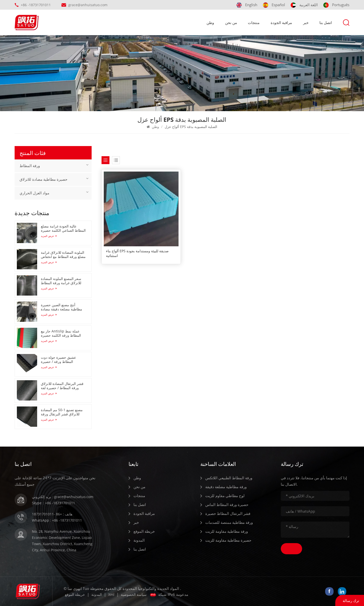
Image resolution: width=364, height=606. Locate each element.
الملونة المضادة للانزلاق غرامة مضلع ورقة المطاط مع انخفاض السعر (63, 254)
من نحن (231, 22)
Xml (111, 594)
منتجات (254, 22)
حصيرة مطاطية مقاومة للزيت (228, 540)
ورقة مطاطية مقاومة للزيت (226, 531)
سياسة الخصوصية (134, 594)
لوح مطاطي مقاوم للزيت (225, 495)
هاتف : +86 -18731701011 (52, 514)
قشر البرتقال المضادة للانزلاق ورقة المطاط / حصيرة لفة (62, 385)
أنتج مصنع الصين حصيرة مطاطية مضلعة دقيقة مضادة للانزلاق (61, 307)
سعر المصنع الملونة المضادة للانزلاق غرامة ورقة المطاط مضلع (61, 281)
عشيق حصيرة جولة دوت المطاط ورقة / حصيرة (58, 359)
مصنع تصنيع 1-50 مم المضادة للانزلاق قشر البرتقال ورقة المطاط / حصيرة (62, 412)
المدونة (139, 540)
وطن (210, 22)
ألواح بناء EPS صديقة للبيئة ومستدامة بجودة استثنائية (137, 253)
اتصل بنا (325, 22)
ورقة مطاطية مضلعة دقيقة (226, 486)
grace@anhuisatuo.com (87, 4)
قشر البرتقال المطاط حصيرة (227, 513)
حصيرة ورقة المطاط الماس (226, 504)
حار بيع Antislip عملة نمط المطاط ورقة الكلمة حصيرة (61, 333)
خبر (306, 22)
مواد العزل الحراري (34, 193)
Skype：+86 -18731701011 (53, 503)
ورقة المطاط (30, 166)
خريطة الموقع (144, 531)
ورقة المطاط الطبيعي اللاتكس (228, 477)
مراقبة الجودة (281, 22)
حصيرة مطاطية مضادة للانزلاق (43, 179)
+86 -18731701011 (36, 4)
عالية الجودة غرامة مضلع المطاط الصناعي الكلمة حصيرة (63, 228)
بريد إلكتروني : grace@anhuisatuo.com (62, 496)
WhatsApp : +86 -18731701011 (57, 520)
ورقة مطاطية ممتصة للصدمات (229, 522)
